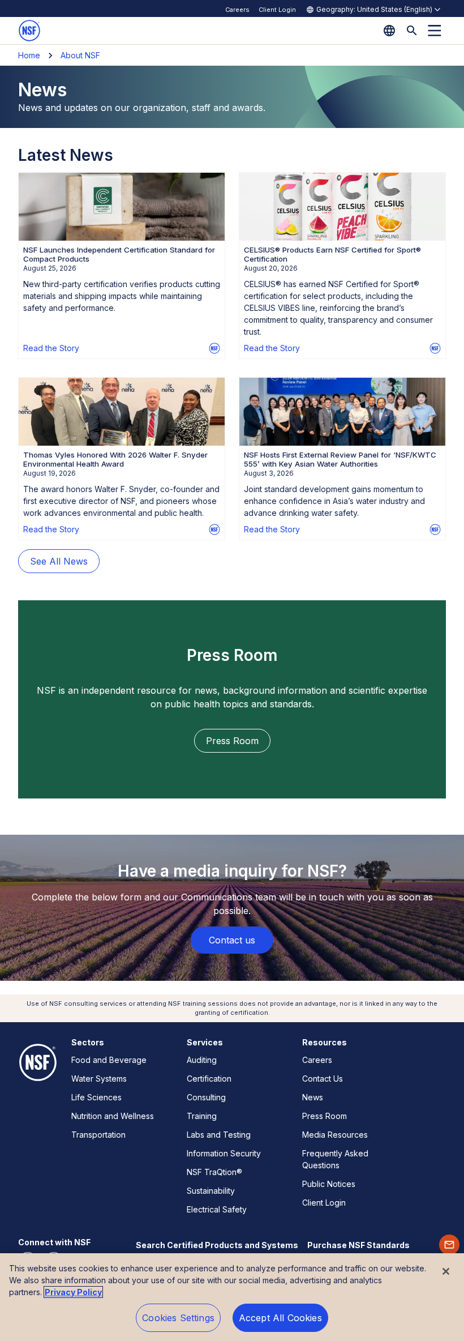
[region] (232, 1297)
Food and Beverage (109, 1060)
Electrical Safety (217, 1209)
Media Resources (335, 1134)
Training (202, 1116)
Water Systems (99, 1078)
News (312, 1097)
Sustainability (211, 1190)
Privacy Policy (73, 1292)
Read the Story (51, 348)
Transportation (98, 1134)
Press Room (324, 1116)
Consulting (206, 1097)
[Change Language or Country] (389, 30)
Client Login (277, 10)
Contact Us (322, 1078)
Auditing (202, 1060)
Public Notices (328, 1184)
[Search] (412, 30)
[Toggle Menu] (434, 30)
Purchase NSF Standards (358, 1245)
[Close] (445, 1271)
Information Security (224, 1153)
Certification (209, 1078)
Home (29, 55)
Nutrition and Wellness (112, 1116)
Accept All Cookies (280, 1317)
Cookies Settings (178, 1317)
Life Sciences (96, 1097)
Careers (237, 10)
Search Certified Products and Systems (217, 1245)
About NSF (80, 55)
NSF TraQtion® (214, 1172)
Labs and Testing (219, 1134)
